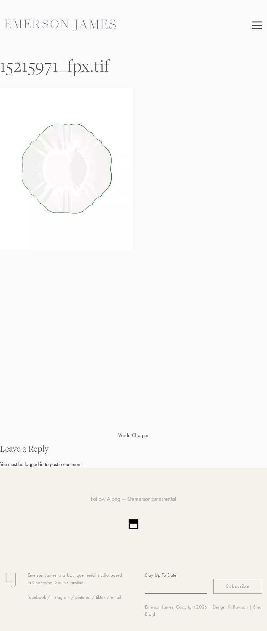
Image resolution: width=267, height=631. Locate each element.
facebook (37, 597)
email (116, 597)
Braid (150, 614)
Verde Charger (133, 435)
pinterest (83, 597)
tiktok (100, 597)
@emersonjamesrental (151, 498)
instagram (60, 597)
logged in (34, 464)
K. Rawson (238, 607)
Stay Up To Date (160, 575)
